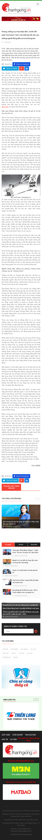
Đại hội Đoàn (7, 657)
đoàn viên (6, 653)
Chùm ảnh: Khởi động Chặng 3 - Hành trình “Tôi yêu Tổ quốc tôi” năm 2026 (25, 551)
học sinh (29, 653)
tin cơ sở (33, 649)
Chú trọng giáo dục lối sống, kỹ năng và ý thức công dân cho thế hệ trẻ (21, 523)
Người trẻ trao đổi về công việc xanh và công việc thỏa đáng (25, 561)
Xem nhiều (34, 544)
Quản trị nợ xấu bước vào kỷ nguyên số (25, 571)
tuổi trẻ (14, 653)
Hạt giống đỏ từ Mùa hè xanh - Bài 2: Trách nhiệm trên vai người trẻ (25, 591)
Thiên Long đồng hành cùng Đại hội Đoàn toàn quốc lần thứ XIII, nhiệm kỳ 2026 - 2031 (21, 613)
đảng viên (5, 107)
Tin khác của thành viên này (11, 487)
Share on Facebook (22, 64)
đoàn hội (5, 649)
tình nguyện (24, 649)
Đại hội (15, 657)
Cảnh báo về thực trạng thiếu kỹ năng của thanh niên (25, 581)
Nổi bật (21, 544)
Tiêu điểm (8, 544)
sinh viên (21, 653)
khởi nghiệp (14, 649)
